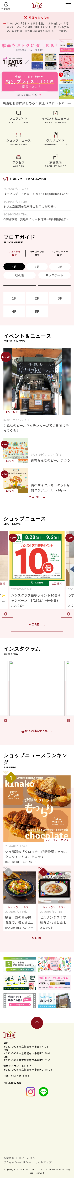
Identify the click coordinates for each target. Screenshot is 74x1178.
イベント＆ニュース (56, 120)
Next (66, 614)
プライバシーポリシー (17, 1162)
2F (37, 298)
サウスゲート (54, 275)
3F (60, 298)
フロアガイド (18, 120)
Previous (7, 614)
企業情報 (8, 1158)
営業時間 (5, 8)
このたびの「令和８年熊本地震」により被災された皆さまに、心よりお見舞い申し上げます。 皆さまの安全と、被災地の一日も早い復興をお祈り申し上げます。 (38, 27)
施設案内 (55, 164)
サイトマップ (43, 1162)
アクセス (18, 164)
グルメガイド (55, 142)
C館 (59, 267)
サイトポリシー (28, 1158)
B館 (37, 267)
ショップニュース (18, 142)
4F (14, 311)
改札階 (19, 275)
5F (37, 311)
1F (14, 298)
